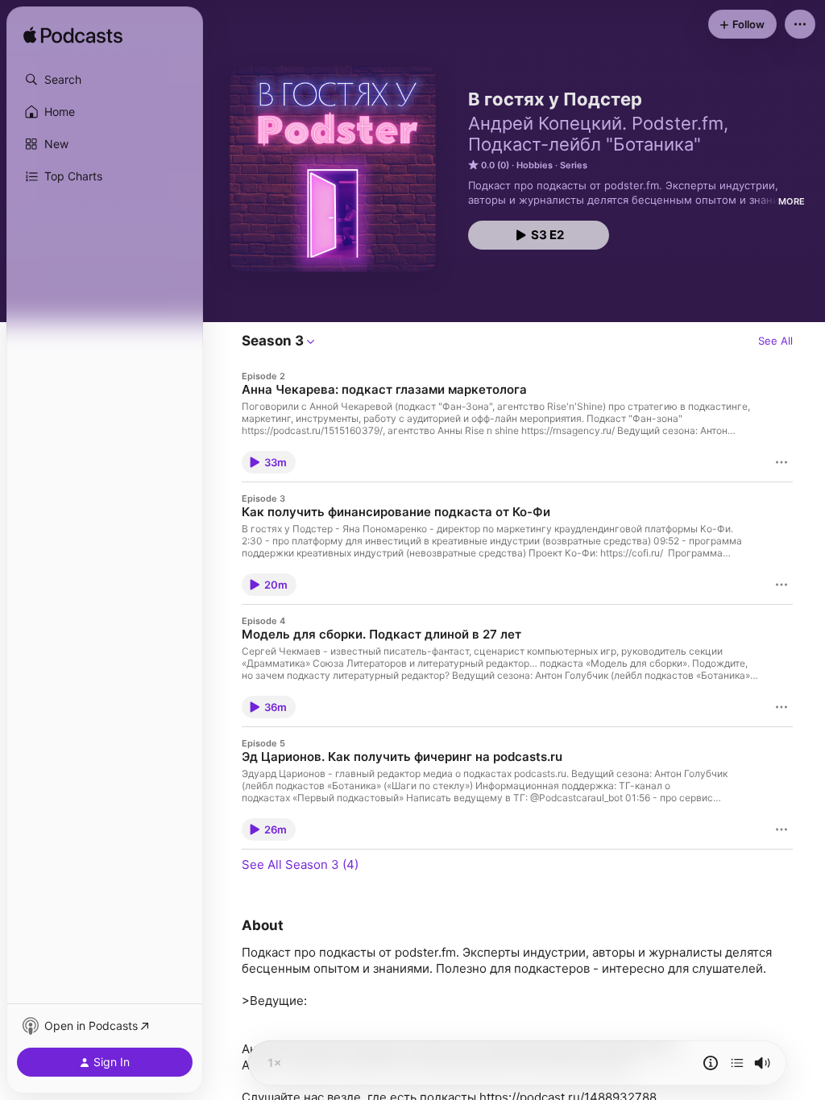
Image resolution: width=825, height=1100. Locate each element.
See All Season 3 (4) (300, 864)
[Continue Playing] (737, 1063)
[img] (72, 36)
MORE (791, 201)
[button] (105, 79)
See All (775, 340)
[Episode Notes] (710, 1063)
